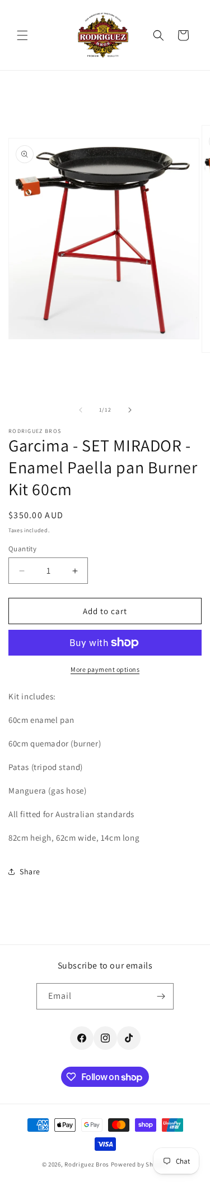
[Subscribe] (160, 996)
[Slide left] (80, 410)
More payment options (105, 669)
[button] (22, 35)
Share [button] (30, 871)
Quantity (22, 549)
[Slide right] (130, 410)
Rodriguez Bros (86, 1164)
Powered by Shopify (140, 1164)
